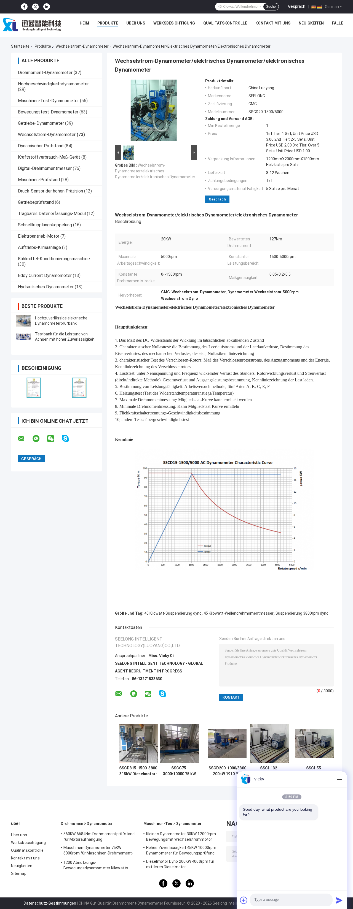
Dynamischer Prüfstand (40, 145)
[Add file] (244, 900)
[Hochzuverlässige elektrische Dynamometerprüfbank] (23, 320)
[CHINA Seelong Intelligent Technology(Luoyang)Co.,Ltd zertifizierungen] (34, 388)
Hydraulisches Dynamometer (46, 286)
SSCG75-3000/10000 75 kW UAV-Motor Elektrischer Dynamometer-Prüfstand (179, 771)
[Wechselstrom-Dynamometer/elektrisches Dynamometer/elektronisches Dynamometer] (153, 111)
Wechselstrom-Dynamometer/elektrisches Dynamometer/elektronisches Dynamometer (155, 171)
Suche (271, 7)
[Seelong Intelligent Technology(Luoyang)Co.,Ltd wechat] (54, 438)
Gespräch (296, 6)
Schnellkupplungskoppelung (45, 224)
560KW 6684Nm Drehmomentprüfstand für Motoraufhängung (99, 837)
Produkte (107, 23)
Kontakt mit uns (272, 23)
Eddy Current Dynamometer (45, 275)
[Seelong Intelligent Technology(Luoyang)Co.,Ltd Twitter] (35, 7)
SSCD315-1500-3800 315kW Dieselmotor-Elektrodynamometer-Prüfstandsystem (138, 771)
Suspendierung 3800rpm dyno (302, 613)
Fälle (337, 23)
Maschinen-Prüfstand (39, 179)
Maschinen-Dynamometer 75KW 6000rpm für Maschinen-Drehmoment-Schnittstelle (98, 851)
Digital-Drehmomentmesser (45, 168)
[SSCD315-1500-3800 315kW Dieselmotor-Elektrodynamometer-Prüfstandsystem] (138, 743)
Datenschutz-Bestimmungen (50, 903)
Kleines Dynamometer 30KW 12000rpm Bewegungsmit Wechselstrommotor (181, 837)
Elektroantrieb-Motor (38, 236)
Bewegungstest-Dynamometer (48, 112)
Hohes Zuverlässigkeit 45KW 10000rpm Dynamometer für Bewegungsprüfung (181, 850)
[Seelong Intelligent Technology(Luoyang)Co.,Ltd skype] (69, 438)
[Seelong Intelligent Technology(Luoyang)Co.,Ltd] (32, 24)
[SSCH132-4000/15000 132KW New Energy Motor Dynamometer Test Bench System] (269, 743)
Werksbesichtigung (174, 23)
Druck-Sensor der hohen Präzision (50, 191)
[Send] (339, 900)
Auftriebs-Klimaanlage (39, 247)
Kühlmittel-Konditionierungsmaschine (54, 258)
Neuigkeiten (311, 23)
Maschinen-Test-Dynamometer (48, 100)
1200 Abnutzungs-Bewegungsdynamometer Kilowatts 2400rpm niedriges (95, 866)
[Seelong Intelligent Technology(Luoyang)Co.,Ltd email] (25, 438)
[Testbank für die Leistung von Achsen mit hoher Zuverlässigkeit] (23, 336)
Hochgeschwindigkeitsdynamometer (53, 83)
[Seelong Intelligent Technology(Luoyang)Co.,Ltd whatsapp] (39, 438)
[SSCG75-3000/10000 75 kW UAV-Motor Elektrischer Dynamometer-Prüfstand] (179, 743)
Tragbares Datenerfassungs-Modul (52, 213)
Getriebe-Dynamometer (41, 123)
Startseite (20, 46)
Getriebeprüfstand (36, 202)
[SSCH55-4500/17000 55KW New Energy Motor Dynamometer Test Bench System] (314, 743)
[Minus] (339, 779)
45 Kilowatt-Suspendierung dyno (173, 613)
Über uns (135, 23)
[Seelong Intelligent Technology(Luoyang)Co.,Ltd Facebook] (24, 6)
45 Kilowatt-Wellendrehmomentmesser (239, 613)
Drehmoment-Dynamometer (45, 72)
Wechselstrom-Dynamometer (82, 46)
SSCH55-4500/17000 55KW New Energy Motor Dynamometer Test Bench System (314, 771)
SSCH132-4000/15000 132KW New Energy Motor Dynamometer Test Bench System (269, 771)
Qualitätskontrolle (225, 23)
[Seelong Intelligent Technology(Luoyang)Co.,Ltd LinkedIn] (47, 6)
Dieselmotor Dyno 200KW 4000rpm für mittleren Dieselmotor (180, 864)
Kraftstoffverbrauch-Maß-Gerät (49, 157)
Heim (84, 23)
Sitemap (18, 873)
